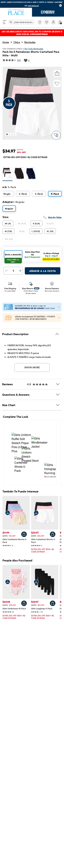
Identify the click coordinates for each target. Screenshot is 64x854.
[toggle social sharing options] (57, 73)
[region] (32, 4)
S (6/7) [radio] (50, 223)
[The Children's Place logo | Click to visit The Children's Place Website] (16, 12)
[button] (46, 22)
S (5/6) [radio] (36, 223)
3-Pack (39, 193)
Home (5, 42)
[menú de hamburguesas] (4, 22)
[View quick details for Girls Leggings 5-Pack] (52, 603)
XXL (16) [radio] (9, 239)
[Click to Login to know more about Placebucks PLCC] (59, 318)
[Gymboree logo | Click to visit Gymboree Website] (48, 12)
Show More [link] (32, 367)
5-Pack (55, 193)
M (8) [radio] (22, 231)
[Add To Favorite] (57, 83)
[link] (40, 22)
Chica (17, 42)
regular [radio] (9, 208)
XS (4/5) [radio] (22, 223)
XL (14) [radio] (50, 231)
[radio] (7, 173)
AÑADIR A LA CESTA (42, 271)
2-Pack (23, 193)
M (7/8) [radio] (8, 231)
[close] (60, 5)
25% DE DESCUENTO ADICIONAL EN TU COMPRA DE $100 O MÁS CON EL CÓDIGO (32, 32)
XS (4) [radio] (8, 223)
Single (7, 193)
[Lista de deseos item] (47, 24)
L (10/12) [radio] (36, 231)
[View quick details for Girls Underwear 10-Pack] (24, 603)
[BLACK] (19, 174)
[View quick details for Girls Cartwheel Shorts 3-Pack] (52, 534)
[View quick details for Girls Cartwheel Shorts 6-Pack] (24, 534)
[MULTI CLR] (7, 174)
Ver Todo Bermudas (33, 48)
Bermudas (29, 42)
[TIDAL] (31, 174)
